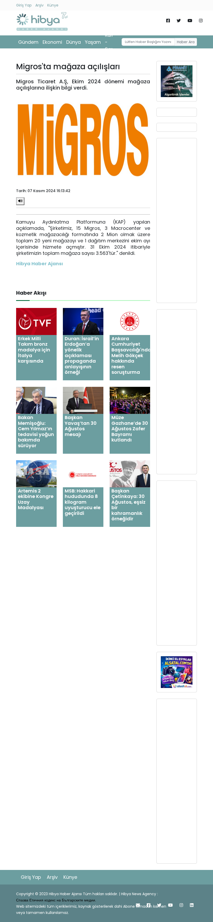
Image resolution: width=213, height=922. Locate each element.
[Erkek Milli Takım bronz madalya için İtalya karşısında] (36, 321)
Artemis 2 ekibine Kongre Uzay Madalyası (36, 499)
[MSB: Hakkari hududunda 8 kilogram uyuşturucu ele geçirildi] (83, 473)
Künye (52, 5)
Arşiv (39, 5)
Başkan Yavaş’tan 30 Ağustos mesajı (81, 426)
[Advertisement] (176, 220)
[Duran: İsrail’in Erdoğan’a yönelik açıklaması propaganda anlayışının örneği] (83, 321)
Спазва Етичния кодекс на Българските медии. (56, 900)
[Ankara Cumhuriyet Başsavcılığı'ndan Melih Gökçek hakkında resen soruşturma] (130, 321)
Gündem (28, 42)
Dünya (73, 42)
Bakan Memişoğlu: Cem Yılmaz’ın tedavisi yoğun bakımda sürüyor (36, 431)
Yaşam (93, 42)
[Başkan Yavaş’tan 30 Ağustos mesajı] (83, 400)
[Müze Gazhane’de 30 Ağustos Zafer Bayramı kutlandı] (130, 400)
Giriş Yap (24, 5)
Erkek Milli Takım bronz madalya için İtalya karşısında (34, 349)
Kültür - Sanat (112, 42)
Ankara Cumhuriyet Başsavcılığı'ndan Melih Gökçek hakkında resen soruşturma (132, 355)
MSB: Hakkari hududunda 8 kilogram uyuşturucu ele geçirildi (83, 502)
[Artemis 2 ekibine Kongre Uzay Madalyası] (36, 473)
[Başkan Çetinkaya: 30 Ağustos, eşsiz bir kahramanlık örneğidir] (130, 473)
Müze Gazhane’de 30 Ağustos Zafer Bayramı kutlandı (129, 428)
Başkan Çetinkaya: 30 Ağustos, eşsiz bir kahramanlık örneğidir (128, 505)
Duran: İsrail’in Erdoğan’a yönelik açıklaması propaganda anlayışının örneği (82, 355)
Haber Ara (186, 42)
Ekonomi (52, 42)
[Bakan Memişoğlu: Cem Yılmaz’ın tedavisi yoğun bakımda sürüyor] (36, 400)
